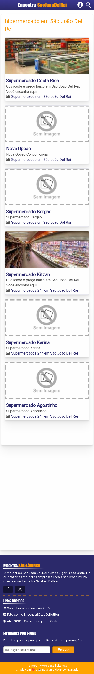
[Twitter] (20, 589)
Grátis (54, 621)
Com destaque (35, 621)
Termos (32, 665)
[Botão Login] (80, 5)
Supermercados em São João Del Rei (41, 96)
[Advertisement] (47, 499)
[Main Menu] (4, 5)
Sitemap (62, 665)
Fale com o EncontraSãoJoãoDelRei (33, 614)
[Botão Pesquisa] (89, 5)
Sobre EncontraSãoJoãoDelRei (29, 608)
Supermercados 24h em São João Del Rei (44, 290)
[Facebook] (8, 589)
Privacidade (47, 665)
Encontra (42, 5)
